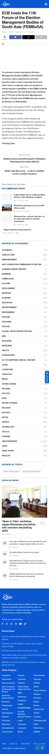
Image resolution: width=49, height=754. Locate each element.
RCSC (4, 398)
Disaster (6, 293)
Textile (5, 431)
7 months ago (20, 211)
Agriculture (8, 254)
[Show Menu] (46, 4)
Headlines (7, 345)
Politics (6, 393)
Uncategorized (9, 441)
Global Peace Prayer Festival (17, 331)
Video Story (8, 450)
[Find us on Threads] (11, 623)
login (10, 184)
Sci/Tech (6, 412)
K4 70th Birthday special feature (18, 360)
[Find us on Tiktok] (25, 623)
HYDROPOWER (8, 355)
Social (5, 417)
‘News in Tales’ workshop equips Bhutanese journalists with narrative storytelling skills (19, 525)
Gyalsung (7, 341)
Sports (5, 422)
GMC (4, 336)
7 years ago (19, 200)
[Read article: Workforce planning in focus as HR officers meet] (7, 207)
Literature (7, 369)
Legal (5, 364)
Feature (6, 317)
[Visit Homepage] (6, 4)
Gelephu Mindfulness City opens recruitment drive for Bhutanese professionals (26, 575)
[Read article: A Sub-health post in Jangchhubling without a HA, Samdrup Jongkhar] (7, 197)
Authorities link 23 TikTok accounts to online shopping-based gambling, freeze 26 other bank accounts (27, 563)
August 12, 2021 (8, 32)
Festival (6, 326)
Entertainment (9, 307)
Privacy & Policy (39, 743)
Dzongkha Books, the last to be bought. (24, 552)
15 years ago (10, 233)
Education (7, 302)
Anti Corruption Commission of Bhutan (21, 264)
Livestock (7, 374)
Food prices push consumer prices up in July (19, 650)
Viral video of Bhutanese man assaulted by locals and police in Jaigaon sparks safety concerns (28, 542)
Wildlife (6, 455)
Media (5, 379)
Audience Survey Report (14, 269)
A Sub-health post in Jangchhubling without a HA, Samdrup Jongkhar (29, 195)
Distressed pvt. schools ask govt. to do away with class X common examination (29, 218)
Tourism (6, 436)
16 (28, 200)
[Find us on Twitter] (7, 623)
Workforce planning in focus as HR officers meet (29, 206)
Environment (8, 312)
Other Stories (9, 384)
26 (28, 224)
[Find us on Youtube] (20, 624)
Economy (6, 297)
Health (5, 350)
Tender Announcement (11, 471)
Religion (6, 407)
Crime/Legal (8, 278)
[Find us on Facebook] (2, 624)
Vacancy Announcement (31, 471)
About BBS (25, 743)
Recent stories (9, 403)
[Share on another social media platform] (41, 37)
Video (4, 446)
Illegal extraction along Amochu (17, 229)
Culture (6, 283)
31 (18, 233)
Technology (8, 426)
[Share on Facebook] (15, 37)
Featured (6, 321)
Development (8, 288)
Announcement (9, 259)
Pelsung (6, 388)
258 (29, 211)
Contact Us (13, 743)
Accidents (7, 250)
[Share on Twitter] (28, 37)
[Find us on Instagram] (16, 624)
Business (6, 274)
